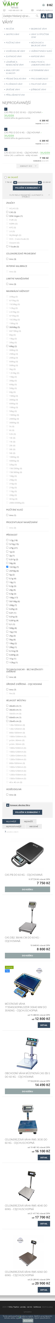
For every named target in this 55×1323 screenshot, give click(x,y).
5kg (12, 639)
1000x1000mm (17, 748)
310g (13, 483)
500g (13, 388)
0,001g (13, 620)
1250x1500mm (17, 774)
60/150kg (15, 331)
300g (13, 380)
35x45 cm (15, 721)
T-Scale (14, 246)
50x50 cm (15, 713)
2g (12, 555)
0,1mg (13, 651)
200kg (13, 357)
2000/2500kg (16, 503)
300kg (13, 350)
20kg (13, 647)
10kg (13, 643)
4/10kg (14, 315)
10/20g (14, 567)
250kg (13, 354)
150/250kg (15, 468)
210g (13, 487)
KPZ (12, 227)
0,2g (12, 586)
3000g (13, 399)
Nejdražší (28, 821)
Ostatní (14, 243)
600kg (13, 361)
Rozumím (28, 1320)
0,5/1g (13, 559)
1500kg (14, 415)
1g (12, 552)
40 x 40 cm (15, 782)
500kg (13, 365)
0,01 (12, 613)
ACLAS (13, 208)
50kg (13, 411)
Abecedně (33, 826)
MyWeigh (15, 235)
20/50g (14, 571)
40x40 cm (15, 706)
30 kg (13, 499)
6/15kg (14, 300)
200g (13, 495)
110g (13, 491)
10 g (12, 658)
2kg (12, 635)
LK (12, 231)
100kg (13, 407)
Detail (44, 1025)
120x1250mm (17, 729)
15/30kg (14, 304)
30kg (13, 342)
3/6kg (13, 296)
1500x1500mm (17, 778)
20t (12, 445)
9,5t (12, 434)
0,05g (13, 609)
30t (12, 449)
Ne (12, 693)
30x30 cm (15, 710)
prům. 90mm (17, 744)
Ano (12, 259)
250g (13, 480)
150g (13, 377)
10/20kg (14, 319)
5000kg (14, 461)
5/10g (14, 544)
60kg (13, 346)
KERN (13, 223)
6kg (12, 335)
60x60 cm (15, 717)
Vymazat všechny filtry (20, 805)
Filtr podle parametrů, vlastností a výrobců (26, 196)
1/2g (13, 540)
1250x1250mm (17, 771)
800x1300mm (17, 732)
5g (12, 574)
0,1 (12, 624)
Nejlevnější (11, 821)
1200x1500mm (17, 759)
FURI (13, 220)
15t (12, 441)
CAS (12, 212)
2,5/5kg (14, 312)
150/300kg (15, 472)
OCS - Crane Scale (19, 239)
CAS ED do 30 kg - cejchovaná (27, 152)
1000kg (14, 457)
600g (13, 384)
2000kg (14, 419)
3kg (12, 369)
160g (13, 476)
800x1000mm (17, 763)
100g (13, 597)
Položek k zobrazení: (27, 188)
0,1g (12, 578)
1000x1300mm (17, 736)
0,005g (13, 655)
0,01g (13, 616)
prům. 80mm (17, 740)
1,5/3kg (14, 373)
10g (12, 582)
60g (12, 392)
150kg (13, 323)
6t (11, 430)
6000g (13, 403)
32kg (13, 464)
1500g (13, 396)
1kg (13, 632)
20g (12, 590)
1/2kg (13, 308)
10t (12, 438)
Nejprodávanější (13, 826)
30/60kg (14, 327)
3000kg (14, 422)
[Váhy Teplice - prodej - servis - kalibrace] (10, 4)
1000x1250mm (17, 767)
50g (12, 563)
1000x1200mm (17, 752)
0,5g (12, 593)
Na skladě (13, 177)
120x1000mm (17, 725)
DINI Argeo (16, 216)
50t (12, 453)
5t (11, 426)
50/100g (14, 601)
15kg (13, 338)
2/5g (13, 548)
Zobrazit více (26, 166)
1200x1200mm (17, 755)
